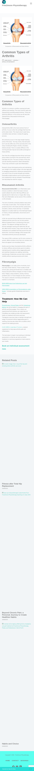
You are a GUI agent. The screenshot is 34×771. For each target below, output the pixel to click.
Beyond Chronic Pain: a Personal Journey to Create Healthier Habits (14, 615)
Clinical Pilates (15, 305)
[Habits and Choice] (17, 682)
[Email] (17, 766)
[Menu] (31, 3)
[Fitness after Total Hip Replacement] (17, 422)
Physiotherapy (11, 61)
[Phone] (20, 766)
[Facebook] (13, 766)
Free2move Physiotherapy (14, 5)
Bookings (24, 760)
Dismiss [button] (30, 769)
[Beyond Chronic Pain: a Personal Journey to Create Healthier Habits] (17, 551)
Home (8, 760)
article (4, 61)
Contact (15, 760)
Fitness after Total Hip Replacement (12, 485)
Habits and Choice (10, 744)
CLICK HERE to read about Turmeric (12, 327)
